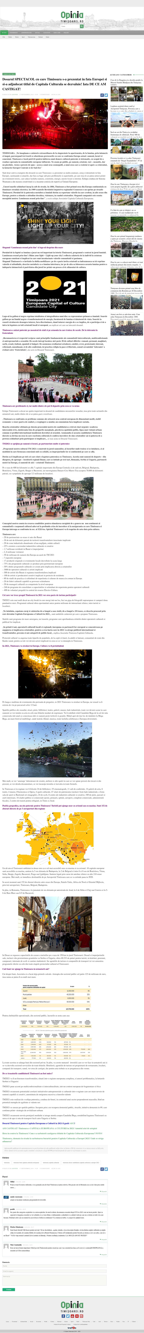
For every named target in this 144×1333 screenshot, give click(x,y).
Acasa (4, 33)
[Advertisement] (72, 54)
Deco (111, 1321)
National (40, 37)
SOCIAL (37, 33)
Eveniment (14, 1321)
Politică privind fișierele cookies (62, 1324)
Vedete (118, 1321)
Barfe (78, 1321)
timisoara (7, 1163)
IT (128, 1321)
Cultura (10, 37)
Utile (3, 37)
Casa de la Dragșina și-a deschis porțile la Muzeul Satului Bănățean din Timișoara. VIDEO (127, 82)
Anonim (15, 94)
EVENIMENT (14, 33)
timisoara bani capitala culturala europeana (26, 1163)
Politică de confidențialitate (80, 1324)
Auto (99, 1321)
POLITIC (66, 33)
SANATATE (46, 33)
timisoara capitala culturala (51, 1163)
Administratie (23, 1321)
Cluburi (134, 1321)
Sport (23, 37)
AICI (72, 1123)
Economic (38, 1321)
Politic (45, 1321)
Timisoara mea (31, 37)
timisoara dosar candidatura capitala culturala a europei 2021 (81, 1163)
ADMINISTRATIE (26, 33)
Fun (124, 1321)
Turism (17, 37)
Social (31, 1321)
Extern (47, 37)
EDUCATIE (57, 33)
